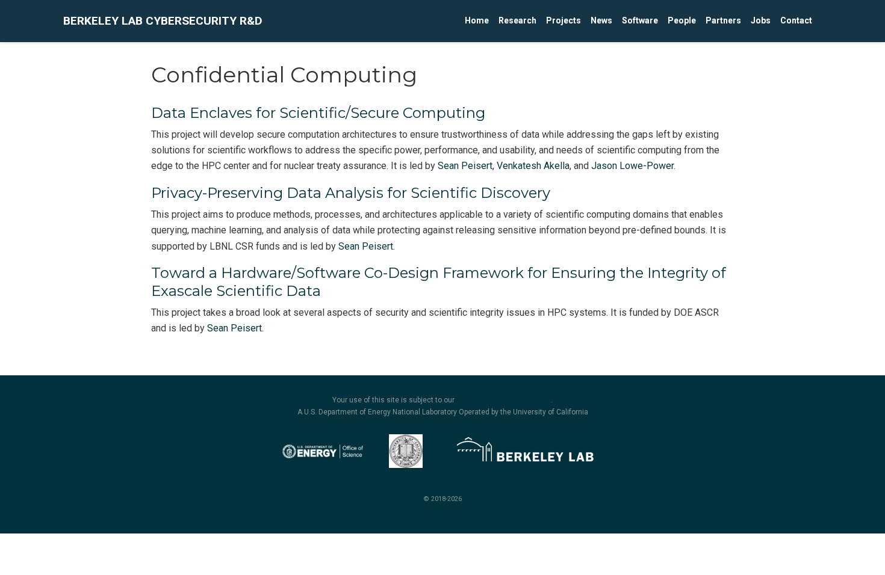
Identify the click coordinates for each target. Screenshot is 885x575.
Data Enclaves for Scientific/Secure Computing (318, 112)
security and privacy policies (503, 400)
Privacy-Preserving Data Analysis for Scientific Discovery (350, 192)
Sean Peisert (465, 165)
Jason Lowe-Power (632, 165)
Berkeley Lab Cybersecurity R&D (162, 21)
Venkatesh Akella (533, 165)
